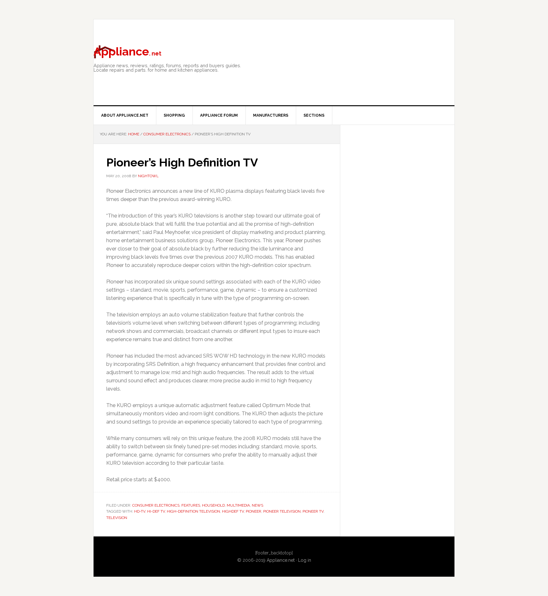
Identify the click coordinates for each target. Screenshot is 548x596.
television (116, 517)
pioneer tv (313, 511)
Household (213, 505)
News (257, 505)
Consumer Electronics (155, 505)
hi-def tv (156, 511)
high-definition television (193, 511)
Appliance (127, 51)
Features (190, 505)
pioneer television (282, 511)
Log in (304, 560)
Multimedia (238, 505)
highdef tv (233, 511)
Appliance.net (281, 560)
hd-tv (139, 511)
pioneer (253, 511)
